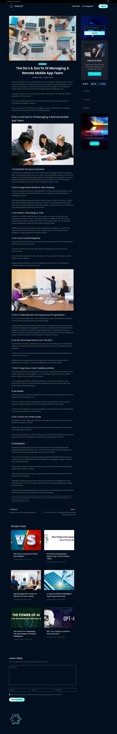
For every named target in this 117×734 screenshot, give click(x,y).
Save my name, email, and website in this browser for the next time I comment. (36, 695)
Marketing (103, 719)
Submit (94, 33)
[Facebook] (99, 730)
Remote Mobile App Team (20, 500)
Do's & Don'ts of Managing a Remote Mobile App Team (28, 497)
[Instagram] (106, 730)
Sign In (103, 6)
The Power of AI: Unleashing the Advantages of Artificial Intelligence (25, 633)
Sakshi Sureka (38, 77)
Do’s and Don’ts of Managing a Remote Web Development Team (60, 512)
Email (35, 690)
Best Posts (76, 6)
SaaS (76, 719)
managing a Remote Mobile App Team (58, 497)
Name (12, 690)
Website (59, 690)
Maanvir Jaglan (52, 562)
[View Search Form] (108, 1)
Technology (42, 64)
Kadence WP (41, 731)
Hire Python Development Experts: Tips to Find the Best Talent (58, 556)
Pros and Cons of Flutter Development (22, 511)
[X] (103, 730)
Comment (14, 667)
